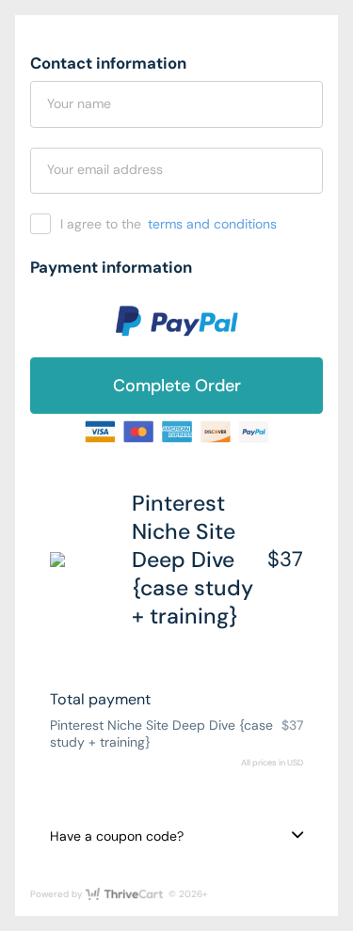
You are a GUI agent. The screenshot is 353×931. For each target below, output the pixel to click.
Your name (79, 103)
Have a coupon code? (117, 836)
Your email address (105, 169)
